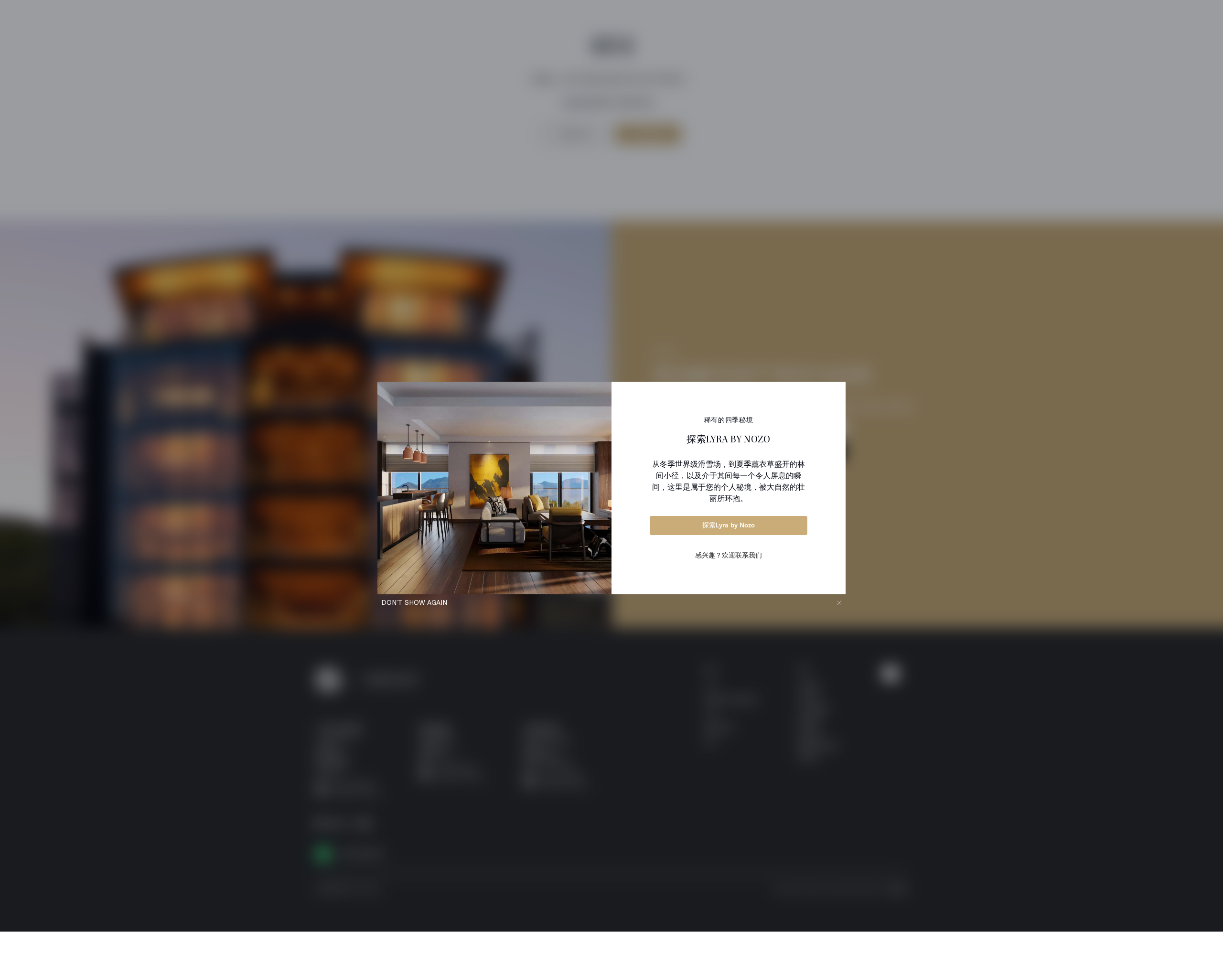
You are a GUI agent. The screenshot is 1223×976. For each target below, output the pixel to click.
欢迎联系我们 (742, 555)
